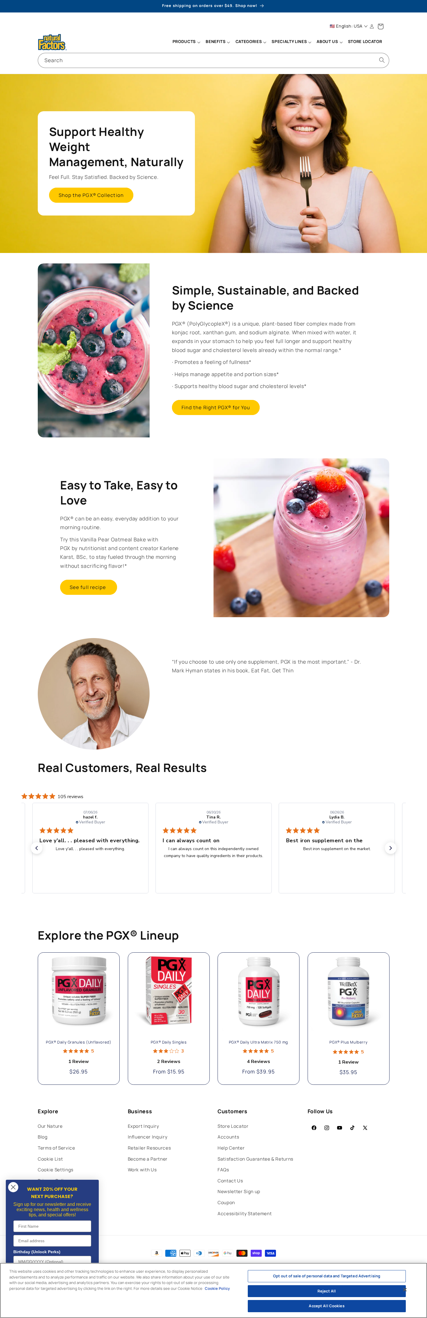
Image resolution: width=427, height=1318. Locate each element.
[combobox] (213, 60)
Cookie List (50, 1159)
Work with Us (142, 1170)
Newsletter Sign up (239, 1191)
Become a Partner (148, 1159)
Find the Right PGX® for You (216, 407)
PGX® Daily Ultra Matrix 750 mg (258, 1042)
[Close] (405, 1289)
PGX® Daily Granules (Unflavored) (78, 1042)
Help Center (231, 1148)
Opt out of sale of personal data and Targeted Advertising (326, 1276)
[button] (186, 42)
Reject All (326, 1291)
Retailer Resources (149, 1148)
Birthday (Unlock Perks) (36, 1251)
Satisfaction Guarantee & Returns (255, 1159)
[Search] (382, 60)
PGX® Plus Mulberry (348, 1042)
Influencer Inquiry (148, 1137)
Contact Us (230, 1181)
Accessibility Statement (245, 1214)
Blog (43, 1137)
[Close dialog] (13, 1187)
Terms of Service (56, 1148)
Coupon (226, 1203)
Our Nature (50, 1126)
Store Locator (233, 1126)
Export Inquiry (143, 1126)
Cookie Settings (55, 1170)
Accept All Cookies (326, 1305)
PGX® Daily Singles (168, 1042)
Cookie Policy (217, 1288)
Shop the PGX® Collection (91, 195)
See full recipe (88, 587)
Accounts (228, 1137)
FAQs (223, 1170)
